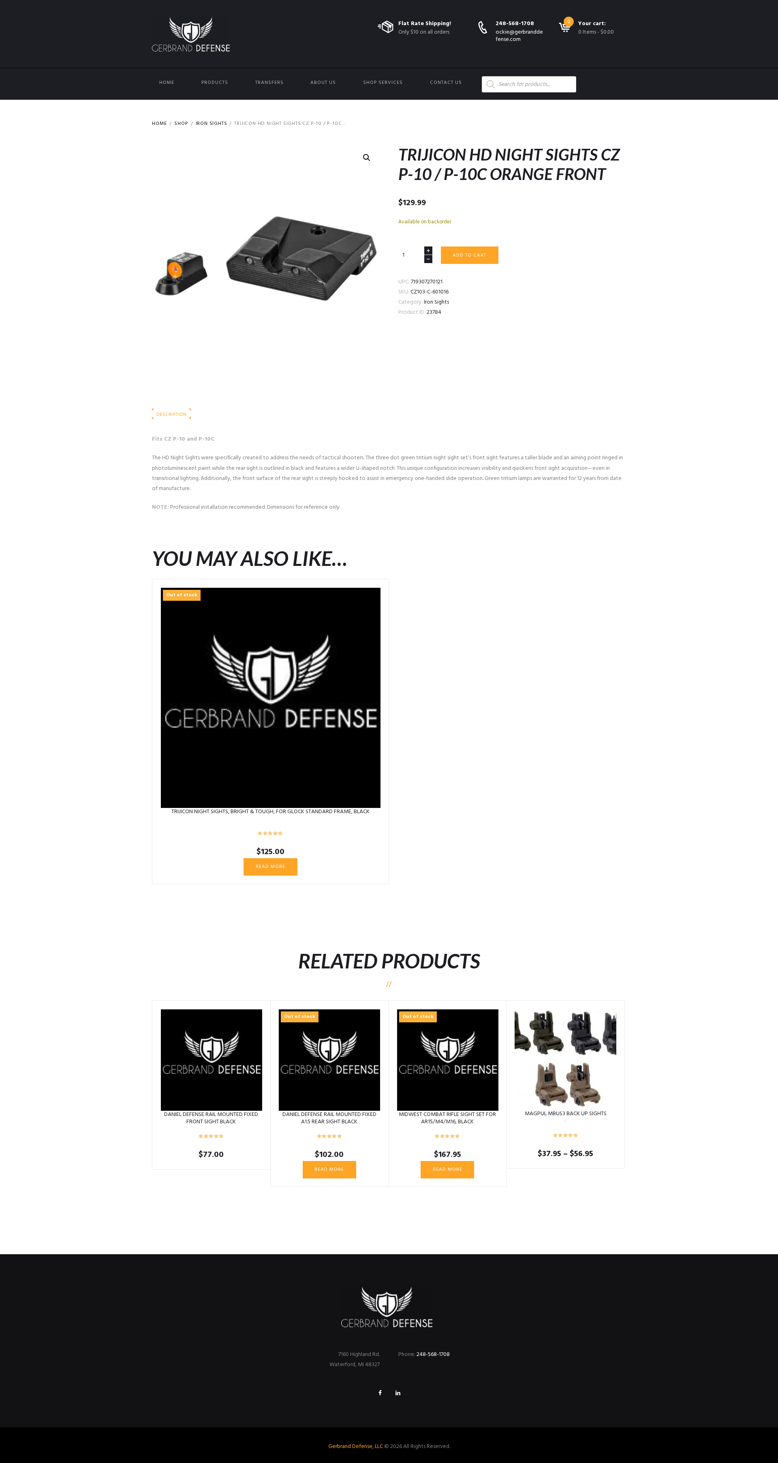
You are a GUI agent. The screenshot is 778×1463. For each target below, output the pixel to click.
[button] (366, 157)
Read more (270, 867)
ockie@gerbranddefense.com (519, 36)
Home (166, 83)
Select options (565, 1060)
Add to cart (469, 255)
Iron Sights (211, 123)
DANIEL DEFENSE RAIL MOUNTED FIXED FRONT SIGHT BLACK (211, 1118)
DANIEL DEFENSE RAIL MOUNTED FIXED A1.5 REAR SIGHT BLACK (329, 1118)
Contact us (446, 83)
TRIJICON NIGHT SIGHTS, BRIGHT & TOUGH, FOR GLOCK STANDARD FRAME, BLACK (270, 811)
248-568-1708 (515, 23)
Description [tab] (171, 414)
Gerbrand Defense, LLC (355, 1446)
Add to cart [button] (211, 1060)
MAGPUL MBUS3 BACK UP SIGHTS (566, 1113)
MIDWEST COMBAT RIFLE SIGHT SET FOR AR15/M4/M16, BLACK (447, 1118)
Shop (181, 123)
